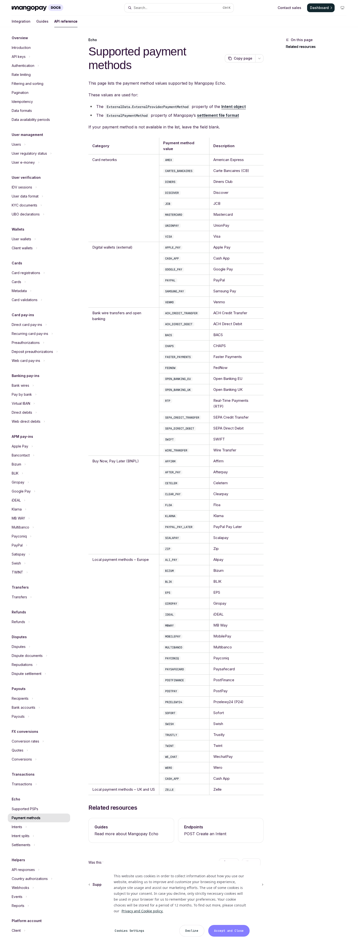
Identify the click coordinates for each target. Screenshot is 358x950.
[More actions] (259, 58)
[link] (131, 830)
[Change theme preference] (342, 8)
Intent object (233, 106)
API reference (65, 21)
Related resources (301, 47)
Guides (42, 21)
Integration (21, 21)
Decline (191, 931)
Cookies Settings (129, 931)
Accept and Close (229, 931)
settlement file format (218, 115)
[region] (181, 902)
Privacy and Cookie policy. (142, 911)
